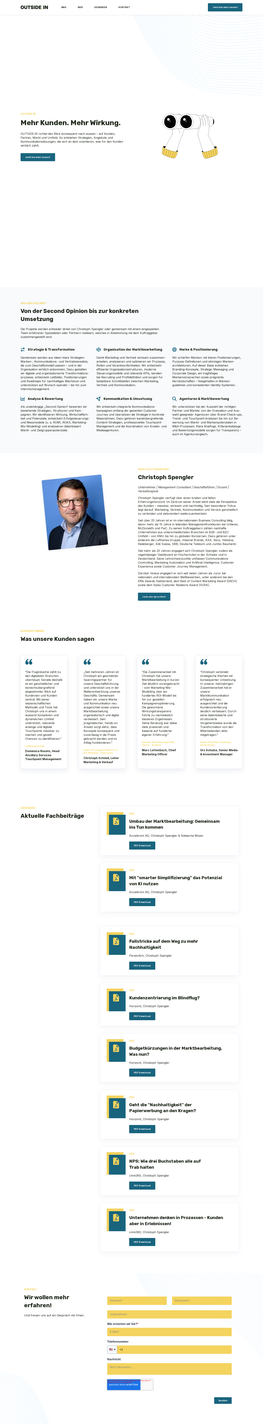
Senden (222, 1400)
